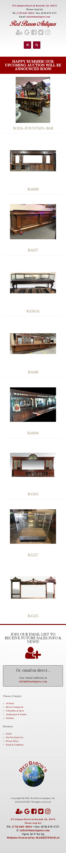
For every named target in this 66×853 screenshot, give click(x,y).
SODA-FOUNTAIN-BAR (33, 128)
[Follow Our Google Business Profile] (27, 32)
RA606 (33, 433)
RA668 (33, 189)
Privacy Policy (12, 741)
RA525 (33, 616)
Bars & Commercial (14, 706)
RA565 (33, 494)
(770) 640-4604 (25, 13)
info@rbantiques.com (38, 16)
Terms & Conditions (14, 744)
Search (9, 733)
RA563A (33, 311)
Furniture (10, 718)
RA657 (33, 250)
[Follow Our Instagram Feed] (47, 32)
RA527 (33, 555)
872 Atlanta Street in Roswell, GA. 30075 (34, 5)
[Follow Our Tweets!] (40, 32)
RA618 (33, 372)
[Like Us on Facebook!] (34, 32)
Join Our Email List (14, 737)
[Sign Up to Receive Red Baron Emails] (19, 32)
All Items (10, 703)
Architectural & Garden (16, 714)
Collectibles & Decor (15, 710)
